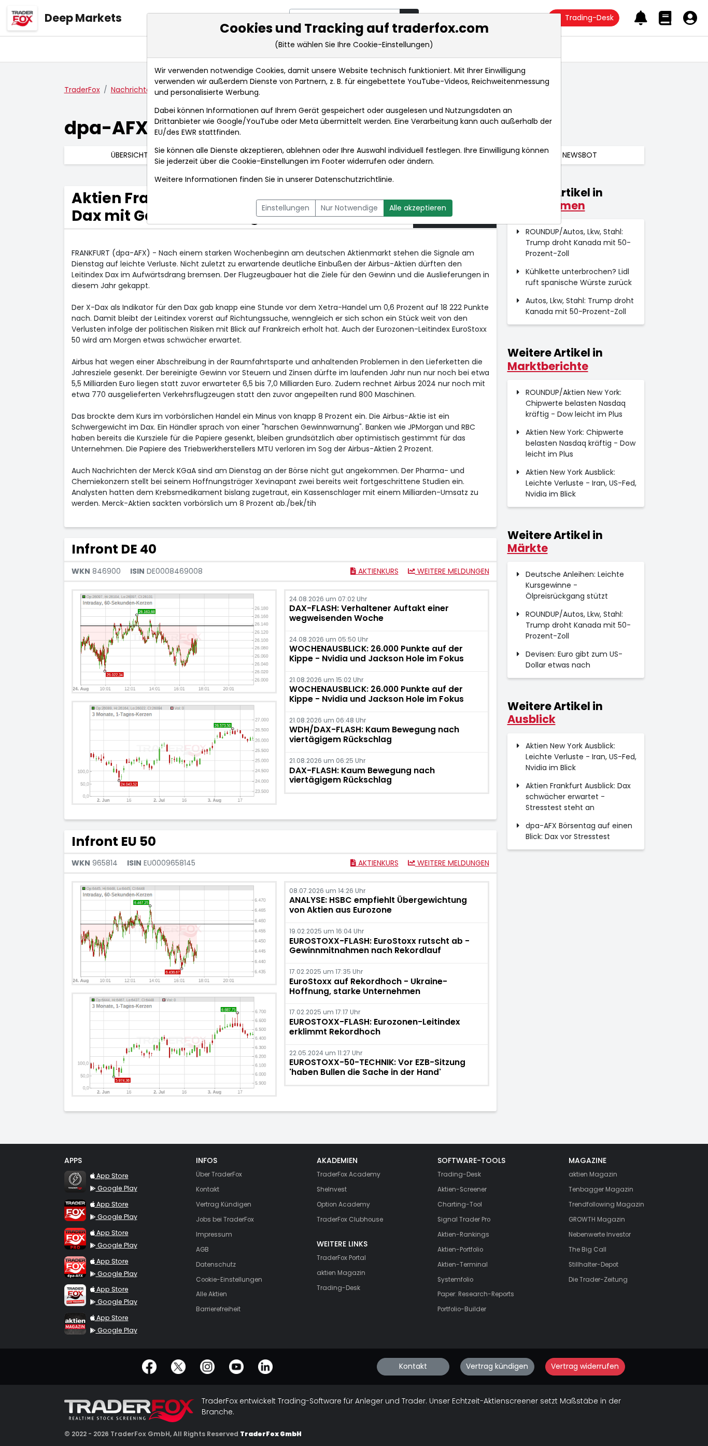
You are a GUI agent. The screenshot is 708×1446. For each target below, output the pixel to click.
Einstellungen (285, 208)
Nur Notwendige (349, 208)
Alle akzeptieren (417, 208)
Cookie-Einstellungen (270, 161)
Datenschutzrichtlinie (353, 179)
